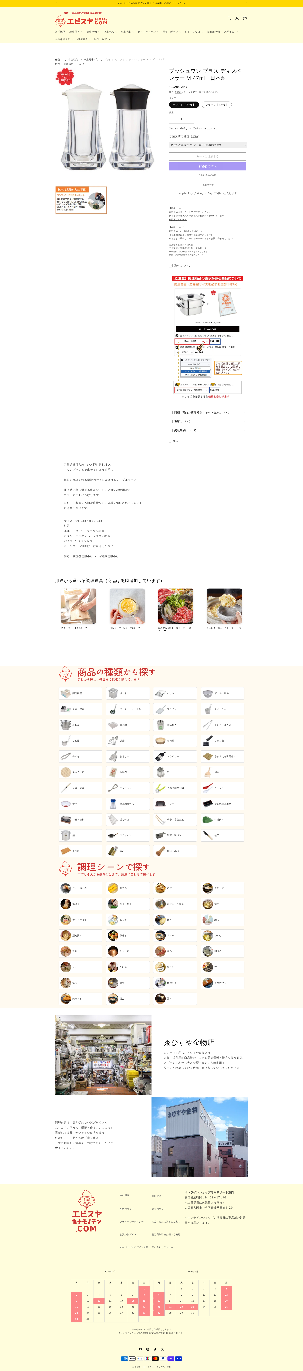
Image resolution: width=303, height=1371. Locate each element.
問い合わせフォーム (162, 1247)
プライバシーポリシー (132, 1221)
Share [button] (176, 441)
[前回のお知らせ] (56, 3)
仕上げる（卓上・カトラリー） (222, 628)
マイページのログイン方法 (134, 1247)
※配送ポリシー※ (178, 219)
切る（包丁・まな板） (72, 628)
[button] (75, 31)
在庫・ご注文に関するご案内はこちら (186, 255)
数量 (171, 112)
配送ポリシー (127, 1209)
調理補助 (68, 64)
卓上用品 (73, 59)
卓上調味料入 (91, 59)
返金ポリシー (159, 1209)
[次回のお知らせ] (247, 3)
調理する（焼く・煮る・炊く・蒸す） (174, 629)
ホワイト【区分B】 (184, 104)
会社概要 (124, 1195)
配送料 (178, 92)
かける (82, 64)
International (205, 128)
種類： (58, 59)
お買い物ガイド (128, 1234)
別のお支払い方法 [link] (207, 175)
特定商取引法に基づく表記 (166, 1234)
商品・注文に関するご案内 (166, 1221)
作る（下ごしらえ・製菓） (123, 628)
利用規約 (156, 1196)
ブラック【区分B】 (217, 104)
